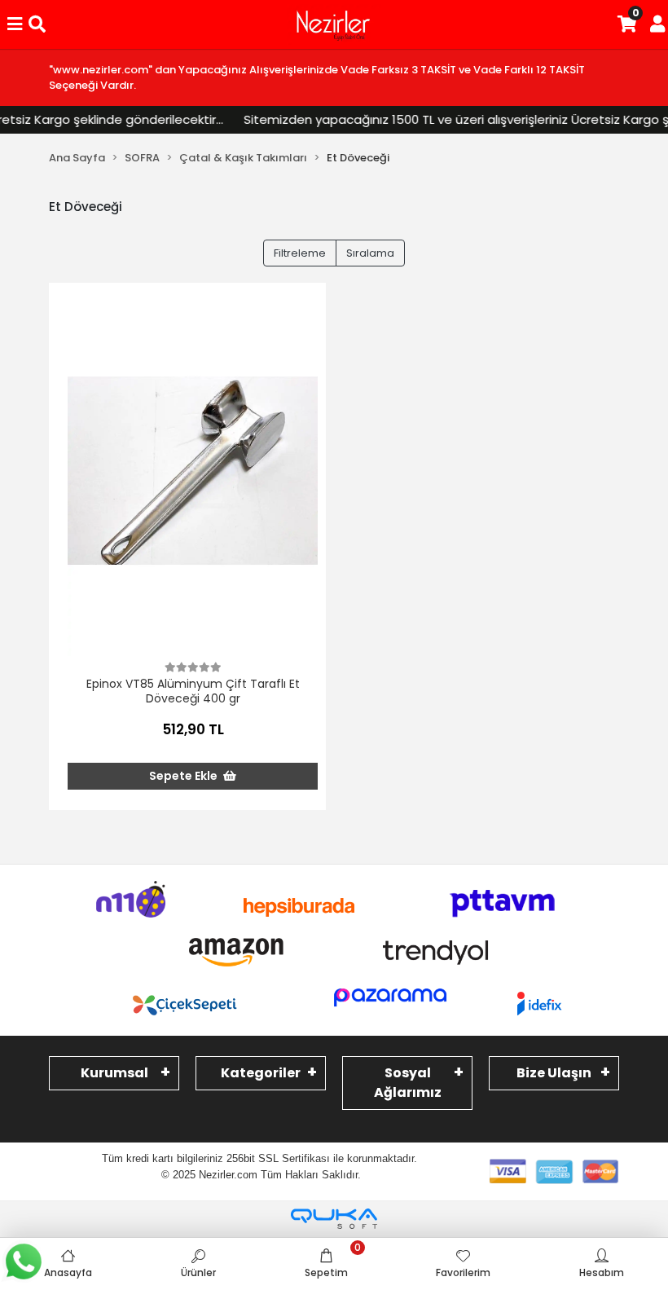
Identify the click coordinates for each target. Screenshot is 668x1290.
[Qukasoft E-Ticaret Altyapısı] (334, 1219)
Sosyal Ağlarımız (408, 1082)
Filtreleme (300, 253)
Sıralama (370, 253)
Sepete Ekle (184, 776)
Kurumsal (114, 1072)
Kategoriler (261, 1072)
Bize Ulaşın (553, 1072)
